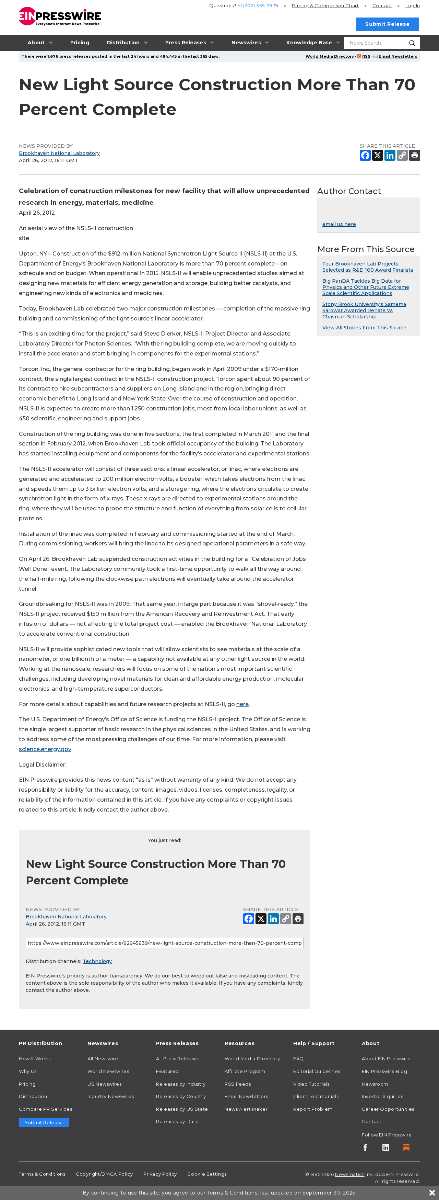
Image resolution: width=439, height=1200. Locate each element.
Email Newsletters (398, 56)
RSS (366, 56)
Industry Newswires (110, 1096)
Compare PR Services (45, 1109)
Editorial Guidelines (316, 1071)
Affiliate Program (245, 1071)
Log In (412, 5)
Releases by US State (182, 1109)
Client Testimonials (316, 1096)
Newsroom (375, 1084)
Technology (97, 961)
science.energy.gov (45, 749)
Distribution (33, 1096)
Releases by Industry (181, 1084)
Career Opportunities (388, 1109)
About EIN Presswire (386, 1058)
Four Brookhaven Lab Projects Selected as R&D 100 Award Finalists (367, 267)
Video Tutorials (311, 1084)
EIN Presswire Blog (384, 1071)
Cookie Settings (207, 1174)
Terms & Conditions (42, 1174)
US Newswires (104, 1084)
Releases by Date (177, 1121)
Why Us (28, 1071)
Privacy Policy (160, 1174)
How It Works (35, 1058)
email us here (339, 224)
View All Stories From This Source (364, 328)
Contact (382, 5)
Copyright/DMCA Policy (104, 1174)
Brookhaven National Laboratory (59, 153)
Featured (167, 1071)
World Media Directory (330, 56)
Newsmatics (349, 1174)
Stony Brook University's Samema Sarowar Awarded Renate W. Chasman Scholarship (364, 310)
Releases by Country (181, 1096)
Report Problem (313, 1109)
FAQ (298, 1058)
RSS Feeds (238, 1084)
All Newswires (103, 1058)
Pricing (325, 5)
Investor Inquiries (382, 1096)
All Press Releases (178, 1058)
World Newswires (108, 1071)
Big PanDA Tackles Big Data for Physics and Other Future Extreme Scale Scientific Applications (365, 287)
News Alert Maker (246, 1109)
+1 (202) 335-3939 (258, 5)
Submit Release (387, 24)
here (242, 704)
